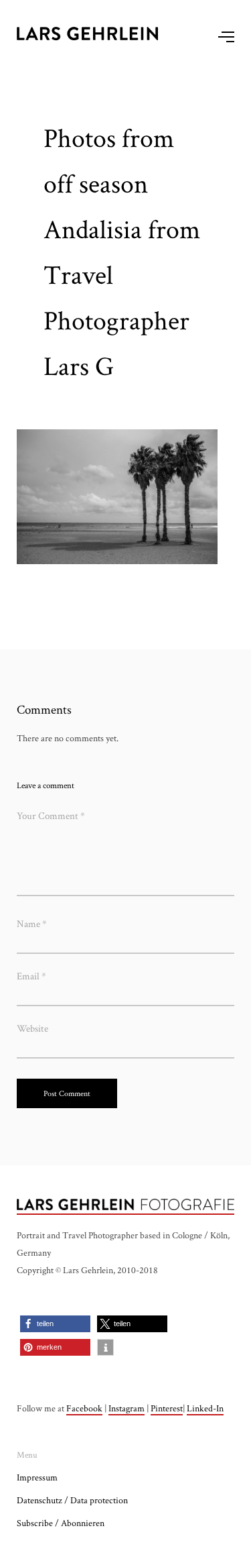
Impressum (37, 1477)
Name (32, 923)
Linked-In (205, 1408)
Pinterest (167, 1408)
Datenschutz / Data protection (72, 1500)
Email (31, 975)
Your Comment (51, 815)
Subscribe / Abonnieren (60, 1523)
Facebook (84, 1408)
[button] (55, 1323)
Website (32, 1028)
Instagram (126, 1408)
